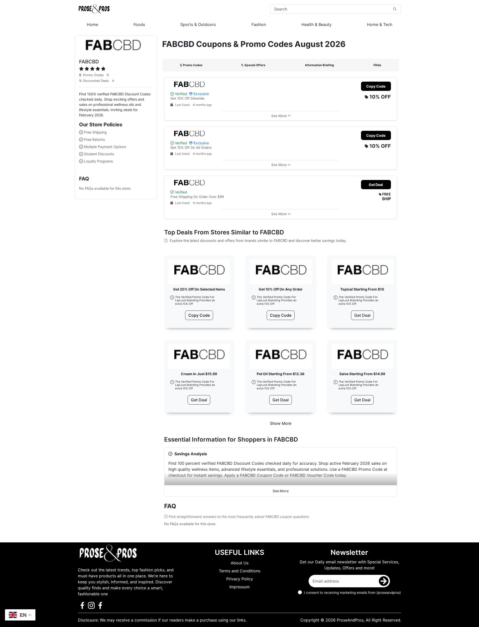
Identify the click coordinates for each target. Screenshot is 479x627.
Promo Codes (193, 65)
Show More (280, 423)
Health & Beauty (316, 24)
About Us (239, 562)
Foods (139, 24)
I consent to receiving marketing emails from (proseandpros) (352, 593)
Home (92, 24)
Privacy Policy (239, 578)
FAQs (377, 65)
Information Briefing (319, 65)
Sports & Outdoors (198, 24)
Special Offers (253, 65)
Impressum (239, 586)
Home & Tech (379, 24)
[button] (281, 115)
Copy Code (375, 86)
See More (281, 491)
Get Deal (376, 184)
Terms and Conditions (239, 570)
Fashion (258, 24)
